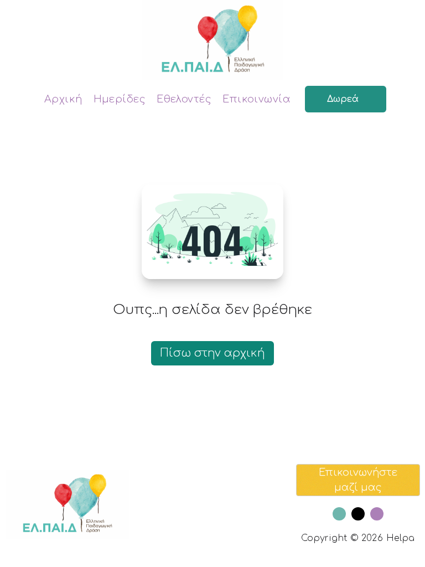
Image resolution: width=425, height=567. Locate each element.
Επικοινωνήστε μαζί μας (358, 480)
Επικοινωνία (256, 99)
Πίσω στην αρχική (212, 353)
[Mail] (358, 513)
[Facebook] (339, 513)
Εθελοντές (184, 99)
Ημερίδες (120, 99)
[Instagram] (376, 513)
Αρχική (63, 99)
